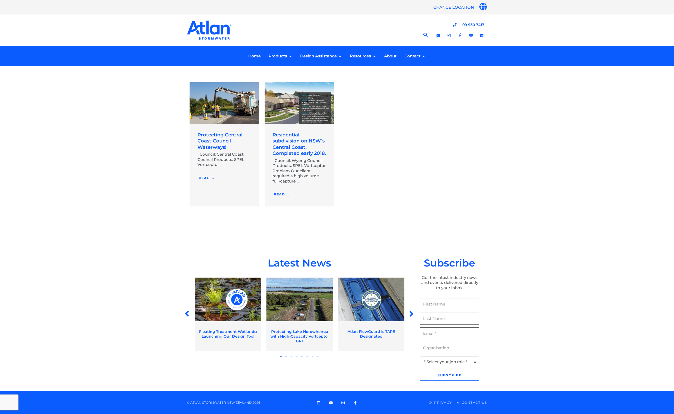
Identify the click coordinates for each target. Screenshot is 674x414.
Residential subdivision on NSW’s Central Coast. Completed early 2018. (299, 144)
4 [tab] (297, 356)
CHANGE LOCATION (453, 7)
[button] (187, 314)
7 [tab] (312, 356)
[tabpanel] (228, 315)
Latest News (299, 263)
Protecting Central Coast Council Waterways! (219, 141)
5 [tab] (302, 356)
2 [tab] (286, 356)
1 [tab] (281, 356)
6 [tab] (307, 356)
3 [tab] (291, 356)
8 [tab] (318, 356)
